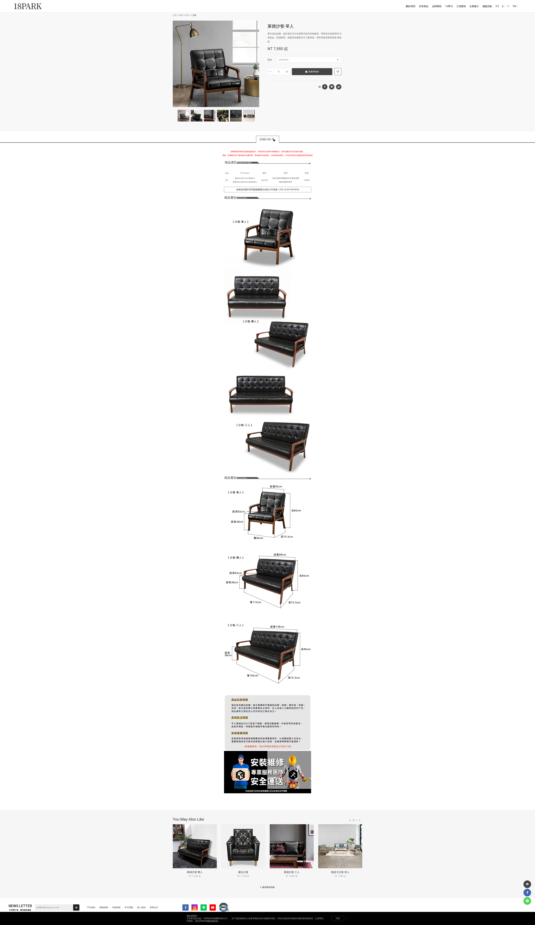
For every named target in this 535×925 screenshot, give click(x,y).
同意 (338, 918)
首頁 (175, 15)
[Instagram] (194, 907)
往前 (350, 820)
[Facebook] (185, 907)
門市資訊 (91, 907)
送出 (76, 907)
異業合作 (154, 907)
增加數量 (287, 71)
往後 (360, 820)
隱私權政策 (213, 921)
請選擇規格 (284, 60)
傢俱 (181, 15)
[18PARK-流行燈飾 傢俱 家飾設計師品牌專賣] (28, 6)
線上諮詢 (141, 907)
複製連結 (338, 86)
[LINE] (203, 907)
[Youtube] (213, 907)
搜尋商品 (508, 6)
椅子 (188, 15)
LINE (331, 86)
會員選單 (504, 6)
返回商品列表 (268, 887)
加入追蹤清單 (337, 71)
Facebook (324, 86)
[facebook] (527, 892)
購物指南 (104, 907)
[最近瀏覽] (527, 884)
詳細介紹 (265, 139)
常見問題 (129, 907)
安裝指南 (116, 907)
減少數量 (270, 71)
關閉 (347, 918)
